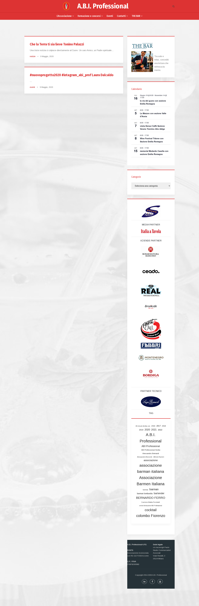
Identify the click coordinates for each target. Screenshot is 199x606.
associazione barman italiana (150, 468)
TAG (151, 413)
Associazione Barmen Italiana (150, 480)
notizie (32, 56)
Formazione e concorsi (89, 16)
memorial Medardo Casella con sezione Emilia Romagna (154, 152)
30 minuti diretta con (143, 426)
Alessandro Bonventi (144, 457)
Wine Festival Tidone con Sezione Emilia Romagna (152, 140)
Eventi (110, 16)
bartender (159, 493)
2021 (154, 429)
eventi (32, 87)
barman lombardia (145, 493)
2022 (160, 430)
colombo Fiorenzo (150, 516)
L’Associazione (64, 16)
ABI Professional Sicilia (150, 450)
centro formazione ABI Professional (150, 505)
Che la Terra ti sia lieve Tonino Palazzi (57, 44)
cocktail (150, 510)
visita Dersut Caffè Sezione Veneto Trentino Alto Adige (152, 127)
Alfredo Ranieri (158, 457)
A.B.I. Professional (102, 6)
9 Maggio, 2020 (47, 56)
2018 (164, 426)
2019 (141, 430)
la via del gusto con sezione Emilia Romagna (153, 102)
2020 (147, 429)
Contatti (121, 16)
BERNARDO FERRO (150, 497)
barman (154, 489)
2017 (158, 426)
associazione (151, 460)
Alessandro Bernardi (150, 453)
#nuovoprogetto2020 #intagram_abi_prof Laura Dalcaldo (71, 75)
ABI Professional (151, 446)
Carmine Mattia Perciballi (150, 502)
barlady (145, 490)
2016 (153, 426)
